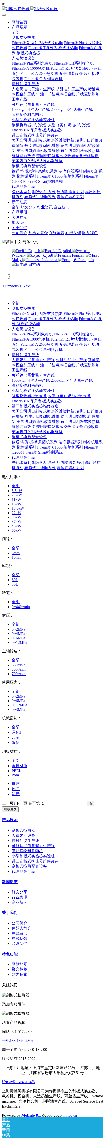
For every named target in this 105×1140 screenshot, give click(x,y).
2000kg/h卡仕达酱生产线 (72, 380)
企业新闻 (19, 902)
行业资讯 (19, 897)
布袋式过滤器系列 (40, 468)
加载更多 (10, 809)
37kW (16, 521)
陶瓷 (16, 742)
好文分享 (19, 892)
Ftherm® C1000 (50, 447)
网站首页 (19, 22)
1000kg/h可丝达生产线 (31, 380)
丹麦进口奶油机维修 (42, 416)
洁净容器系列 (70, 442)
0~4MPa (18, 634)
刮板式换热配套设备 (29, 437)
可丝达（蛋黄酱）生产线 (33, 375)
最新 (16, 794)
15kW (16, 504)
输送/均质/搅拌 (24, 442)
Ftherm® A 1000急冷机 (31, 339)
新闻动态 (10, 882)
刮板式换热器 (23, 308)
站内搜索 (19, 974)
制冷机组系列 (44, 463)
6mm (16, 553)
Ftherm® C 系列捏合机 (43, 349)
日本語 (33, 264)
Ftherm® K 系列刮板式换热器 (37, 401)
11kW (16, 499)
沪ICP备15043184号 (18, 1082)
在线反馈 (19, 938)
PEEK (17, 771)
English (34, 251)
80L (15, 584)
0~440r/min (21, 607)
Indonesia (49, 260)
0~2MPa (18, 629)
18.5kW (18, 508)
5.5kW (17, 491)
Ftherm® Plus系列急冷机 (32, 334)
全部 (16, 32)
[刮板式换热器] (52, 9)
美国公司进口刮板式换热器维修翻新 (43, 411)
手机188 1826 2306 (17, 1040)
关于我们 (10, 912)
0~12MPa (19, 642)
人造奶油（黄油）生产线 (33, 360)
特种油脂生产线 (25, 355)
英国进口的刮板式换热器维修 (37, 432)
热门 (16, 789)
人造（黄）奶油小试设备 (69, 396)
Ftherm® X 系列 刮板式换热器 (37, 313)
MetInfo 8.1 (31, 1115)
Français (78, 255)
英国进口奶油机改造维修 (38, 421)
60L (15, 580)
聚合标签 (19, 969)
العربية (47, 255)
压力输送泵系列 (70, 463)
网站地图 (19, 964)
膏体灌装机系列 (70, 468)
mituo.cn (70, 1115)
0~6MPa (18, 638)
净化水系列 (21, 463)
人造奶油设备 (23, 329)
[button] (11, 286)
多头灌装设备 (71, 344)
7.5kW (17, 495)
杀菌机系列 (48, 442)
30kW (16, 517)
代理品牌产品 (23, 457)
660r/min (19, 665)
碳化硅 (17, 732)
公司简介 (19, 923)
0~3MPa (18, 709)
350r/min (19, 669)
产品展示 (10, 820)
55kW (16, 530)
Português (85, 260)
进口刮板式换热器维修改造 (35, 406)
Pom (15, 775)
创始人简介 (21, 928)
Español (64, 251)
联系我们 (19, 944)
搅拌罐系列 (26, 447)
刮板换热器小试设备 (29, 396)
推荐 (16, 784)
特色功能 (10, 954)
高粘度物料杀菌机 (27, 385)
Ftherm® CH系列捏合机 (74, 334)
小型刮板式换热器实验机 (33, 391)
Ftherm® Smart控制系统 (43, 452)
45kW (16, 526)
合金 (16, 737)
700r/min (19, 674)
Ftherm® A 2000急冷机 (39, 344)
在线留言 (19, 933)
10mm (16, 557)
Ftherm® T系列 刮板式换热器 (53, 319)
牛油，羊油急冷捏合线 (55, 365)
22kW (16, 513)
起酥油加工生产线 (71, 360)
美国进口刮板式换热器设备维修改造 (67, 427)
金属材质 (19, 766)
